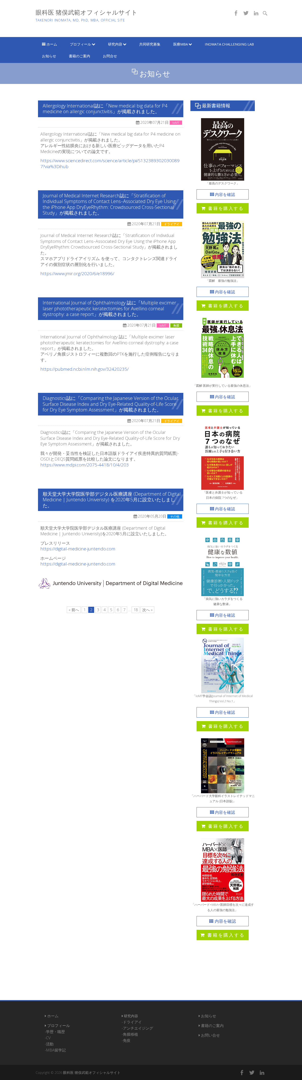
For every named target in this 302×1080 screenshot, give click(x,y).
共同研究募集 (149, 44)
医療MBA (181, 44)
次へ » (147, 609)
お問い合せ (210, 1035)
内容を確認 (224, 194)
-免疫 (126, 1040)
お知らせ (49, 56)
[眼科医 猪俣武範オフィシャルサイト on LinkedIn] (256, 13)
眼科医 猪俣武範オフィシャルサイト (87, 12)
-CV (47, 1037)
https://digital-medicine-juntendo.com (77, 549)
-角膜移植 (130, 1034)
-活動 (49, 1044)
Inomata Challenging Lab (229, 44)
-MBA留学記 (55, 1050)
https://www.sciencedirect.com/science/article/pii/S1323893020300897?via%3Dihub (110, 163)
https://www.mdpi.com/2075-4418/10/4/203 (84, 465)
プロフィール (81, 44)
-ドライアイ (132, 1022)
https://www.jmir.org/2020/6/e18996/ (77, 273)
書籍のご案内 (79, 56)
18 (136, 609)
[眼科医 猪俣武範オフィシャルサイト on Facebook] (235, 13)
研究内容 (115, 44)
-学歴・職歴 (55, 1031)
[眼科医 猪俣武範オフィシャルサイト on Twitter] (245, 13)
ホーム (51, 44)
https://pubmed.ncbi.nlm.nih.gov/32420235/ (84, 369)
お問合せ (110, 56)
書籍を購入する (225, 208)
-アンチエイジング (137, 1028)
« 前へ (74, 609)
